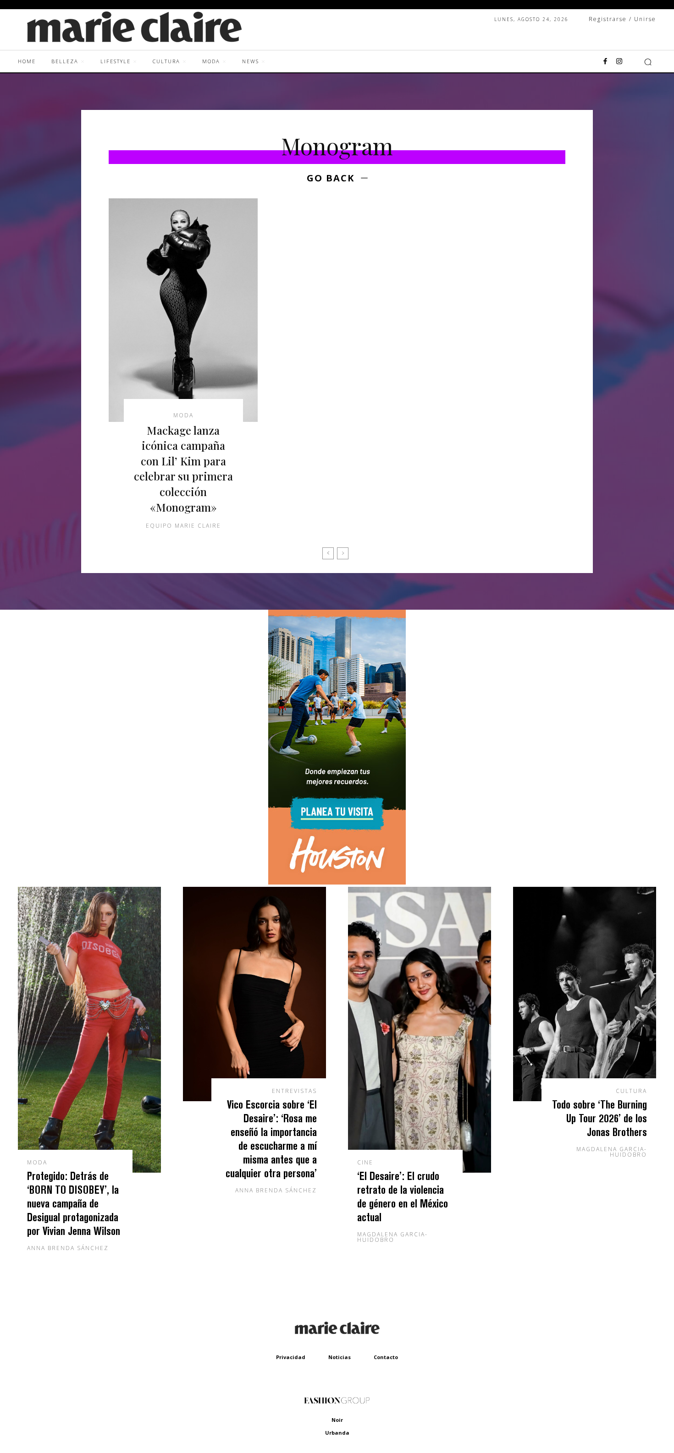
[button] (648, 62)
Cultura (631, 1091)
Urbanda (337, 1432)
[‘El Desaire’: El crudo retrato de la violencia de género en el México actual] (419, 1030)
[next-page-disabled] (342, 553)
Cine (365, 1162)
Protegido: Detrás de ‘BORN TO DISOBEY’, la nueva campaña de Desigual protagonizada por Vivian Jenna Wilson (73, 1203)
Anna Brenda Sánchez (68, 1248)
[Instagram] (619, 62)
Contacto (386, 1357)
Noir (337, 1419)
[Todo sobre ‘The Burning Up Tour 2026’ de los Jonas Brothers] (584, 994)
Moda (183, 415)
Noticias (339, 1357)
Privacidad (290, 1357)
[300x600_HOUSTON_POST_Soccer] (337, 882)
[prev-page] (328, 553)
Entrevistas (294, 1091)
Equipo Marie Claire (183, 526)
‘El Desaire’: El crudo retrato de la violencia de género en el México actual (402, 1196)
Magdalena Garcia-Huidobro (392, 1237)
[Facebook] (605, 62)
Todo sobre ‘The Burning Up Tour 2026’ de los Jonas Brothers (599, 1118)
